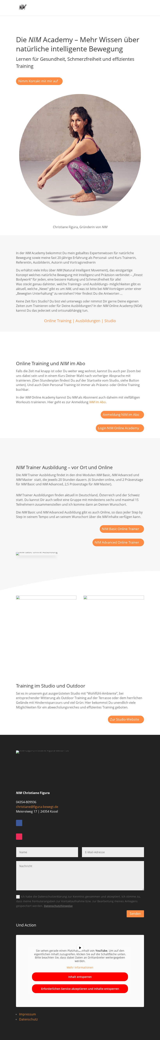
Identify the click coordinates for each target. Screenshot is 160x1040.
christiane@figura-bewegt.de (37, 807)
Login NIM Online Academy (118, 428)
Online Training (57, 320)
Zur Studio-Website (124, 719)
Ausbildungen (88, 320)
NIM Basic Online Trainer (120, 529)
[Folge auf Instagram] (19, 836)
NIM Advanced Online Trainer (117, 542)
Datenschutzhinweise (58, 906)
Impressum (27, 1014)
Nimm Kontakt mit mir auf (38, 81)
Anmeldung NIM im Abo (121, 414)
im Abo (97, 402)
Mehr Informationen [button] (80, 967)
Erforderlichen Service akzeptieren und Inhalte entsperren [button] (80, 989)
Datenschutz (28, 1019)
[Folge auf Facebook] (19, 823)
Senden (135, 913)
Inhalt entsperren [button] (80, 977)
